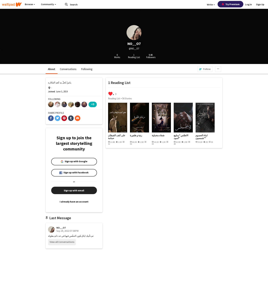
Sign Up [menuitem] (260, 4)
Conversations (68, 69)
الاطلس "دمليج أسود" (181, 136)
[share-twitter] (57, 118)
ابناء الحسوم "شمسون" (202, 136)
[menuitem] (204, 69)
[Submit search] (66, 4)
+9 (92, 104)
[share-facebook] (51, 118)
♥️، (111, 93)
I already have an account (74, 201)
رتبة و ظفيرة (136, 135)
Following (86, 69)
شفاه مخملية (158, 135)
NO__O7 (61, 227)
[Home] (12, 4)
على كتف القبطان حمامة (116, 136)
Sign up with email (74, 190)
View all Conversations (62, 241)
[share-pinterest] (64, 118)
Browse (29, 4)
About (51, 69)
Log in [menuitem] (248, 4)
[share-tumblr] (71, 118)
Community (47, 4)
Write (210, 4)
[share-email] (77, 118)
